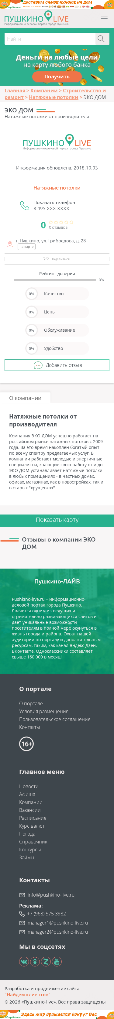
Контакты (29, 727)
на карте (26, 246)
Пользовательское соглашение (55, 719)
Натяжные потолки (57, 187)
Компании (31, 802)
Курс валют (32, 825)
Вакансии (30, 810)
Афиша (27, 794)
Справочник (33, 841)
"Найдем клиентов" (27, 994)
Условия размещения (43, 711)
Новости (29, 786)
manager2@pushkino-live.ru (58, 931)
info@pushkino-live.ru (51, 894)
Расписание (33, 818)
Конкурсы (30, 849)
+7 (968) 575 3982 (46, 913)
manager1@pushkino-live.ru (58, 922)
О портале (31, 703)
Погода (27, 833)
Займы (26, 857)
